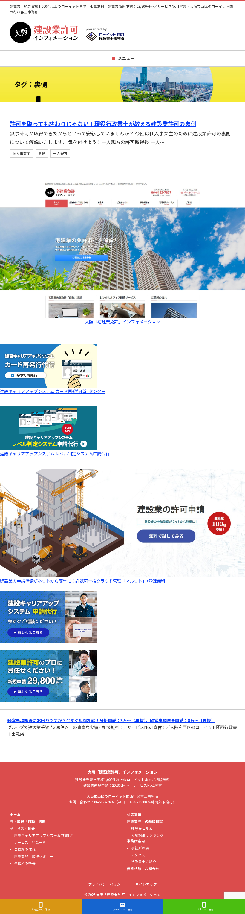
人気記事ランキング (147, 835)
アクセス (138, 854)
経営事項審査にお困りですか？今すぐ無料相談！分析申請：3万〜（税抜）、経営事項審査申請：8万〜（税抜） (111, 720)
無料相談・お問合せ (143, 868)
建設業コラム (142, 828)
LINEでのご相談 (204, 909)
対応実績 (134, 814)
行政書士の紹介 (143, 861)
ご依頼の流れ (25, 849)
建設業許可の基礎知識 (145, 821)
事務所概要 (140, 848)
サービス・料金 (22, 828)
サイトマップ (146, 884)
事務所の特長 (25, 863)
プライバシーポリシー (106, 884)
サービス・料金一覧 (30, 842)
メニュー (126, 58)
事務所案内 (136, 840)
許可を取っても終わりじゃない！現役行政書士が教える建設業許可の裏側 (103, 124)
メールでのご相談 (122, 909)
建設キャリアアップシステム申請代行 (44, 835)
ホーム (15, 814)
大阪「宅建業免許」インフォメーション (122, 321)
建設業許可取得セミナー (33, 856)
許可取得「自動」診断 (28, 821)
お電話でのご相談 (40, 909)
